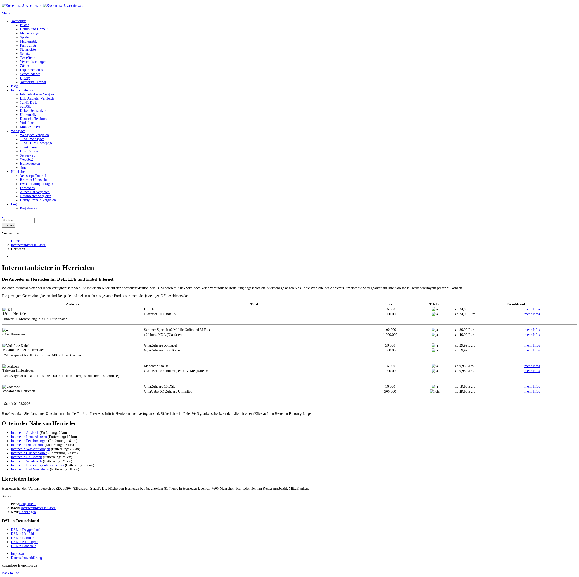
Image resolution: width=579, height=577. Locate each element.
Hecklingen (27, 512)
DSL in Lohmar (22, 538)
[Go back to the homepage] (42, 5)
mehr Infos (532, 309)
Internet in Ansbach (25, 433)
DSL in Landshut (23, 546)
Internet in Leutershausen (29, 437)
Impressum (18, 554)
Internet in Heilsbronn (26, 457)
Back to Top (10, 573)
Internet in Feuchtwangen (29, 441)
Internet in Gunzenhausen (29, 453)
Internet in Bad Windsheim (30, 469)
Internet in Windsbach (26, 461)
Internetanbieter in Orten (38, 508)
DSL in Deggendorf (25, 530)
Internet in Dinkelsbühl (27, 445)
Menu (6, 13)
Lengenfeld (27, 504)
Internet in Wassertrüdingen (30, 449)
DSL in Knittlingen (24, 542)
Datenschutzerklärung (26, 558)
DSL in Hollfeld (22, 534)
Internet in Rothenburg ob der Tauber (37, 465)
